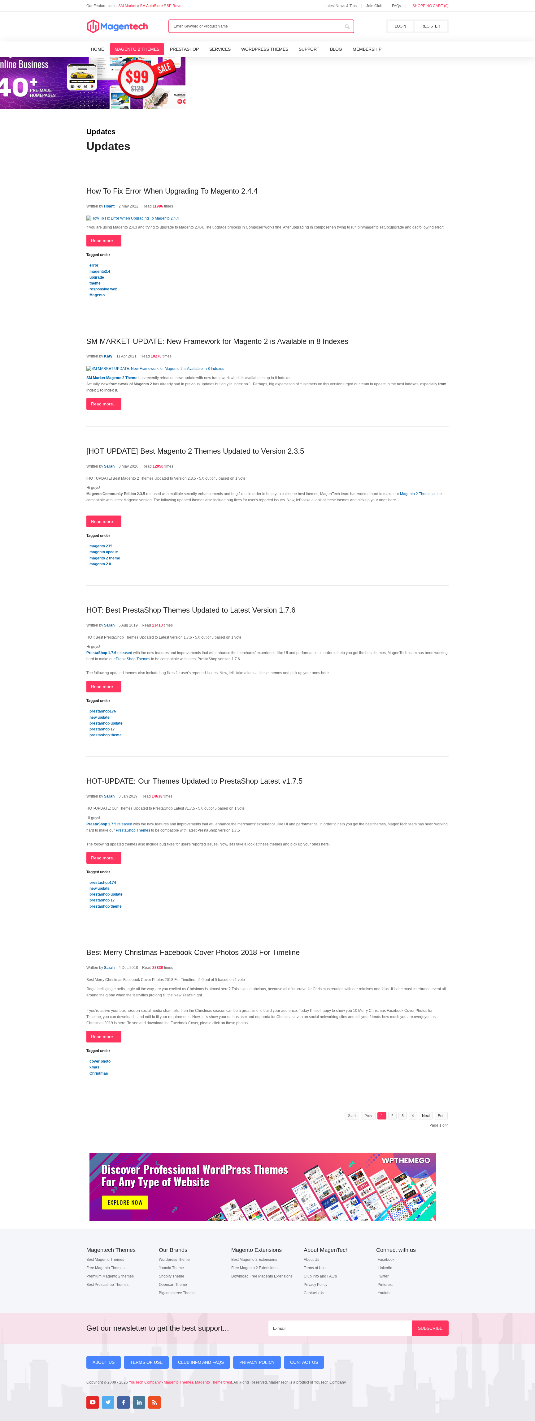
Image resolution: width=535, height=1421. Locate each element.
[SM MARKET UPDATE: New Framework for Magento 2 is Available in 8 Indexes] (155, 369)
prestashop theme (105, 735)
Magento (97, 295)
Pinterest (385, 1284)
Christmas (98, 1073)
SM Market (127, 6)
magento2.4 (99, 271)
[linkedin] (139, 1402)
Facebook (386, 1259)
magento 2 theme (104, 558)
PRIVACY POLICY (257, 1362)
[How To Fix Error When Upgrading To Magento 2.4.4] (132, 218)
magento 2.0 (100, 564)
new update (99, 717)
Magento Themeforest (213, 1382)
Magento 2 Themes (416, 494)
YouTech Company (145, 1382)
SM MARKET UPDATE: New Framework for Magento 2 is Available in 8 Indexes (217, 341)
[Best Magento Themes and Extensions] (117, 26)
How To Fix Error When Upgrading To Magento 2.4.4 (172, 191)
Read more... (104, 240)
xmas (94, 1067)
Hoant (109, 206)
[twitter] (108, 1402)
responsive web (103, 289)
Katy (108, 356)
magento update (103, 552)
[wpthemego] (262, 1228)
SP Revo (174, 6)
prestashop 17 (102, 729)
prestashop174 (102, 882)
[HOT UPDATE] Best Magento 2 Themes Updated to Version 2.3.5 (195, 451)
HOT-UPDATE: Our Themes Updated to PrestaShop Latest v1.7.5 (194, 781)
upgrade (96, 277)
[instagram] (170, 1402)
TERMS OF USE (146, 1362)
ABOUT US (104, 1362)
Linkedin (385, 1268)
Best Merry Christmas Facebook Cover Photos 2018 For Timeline (193, 952)
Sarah (109, 466)
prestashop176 (102, 711)
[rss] (154, 1402)
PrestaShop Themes (133, 659)
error (93, 265)
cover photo (100, 1061)
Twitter (383, 1276)
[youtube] (92, 1402)
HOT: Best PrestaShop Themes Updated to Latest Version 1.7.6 (190, 610)
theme (95, 283)
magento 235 (100, 546)
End (441, 1116)
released (109, 653)
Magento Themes (178, 1382)
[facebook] (123, 1402)
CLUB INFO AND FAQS (201, 1362)
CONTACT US (304, 1362)
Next (426, 1116)
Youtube (385, 1293)
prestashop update (106, 723)
